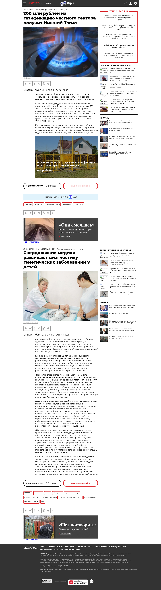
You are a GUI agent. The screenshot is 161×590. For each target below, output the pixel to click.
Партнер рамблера (60, 581)
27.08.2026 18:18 (29, 249)
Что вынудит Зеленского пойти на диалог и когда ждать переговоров (122, 137)
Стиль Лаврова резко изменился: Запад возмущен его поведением (121, 329)
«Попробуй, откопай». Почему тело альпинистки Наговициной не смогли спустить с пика (123, 78)
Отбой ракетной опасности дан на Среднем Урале (119, 46)
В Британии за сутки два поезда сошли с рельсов (121, 337)
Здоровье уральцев (30, 323)
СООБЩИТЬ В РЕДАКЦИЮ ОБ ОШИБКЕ (67, 549)
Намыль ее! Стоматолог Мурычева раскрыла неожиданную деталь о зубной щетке (122, 255)
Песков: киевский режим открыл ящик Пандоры (121, 129)
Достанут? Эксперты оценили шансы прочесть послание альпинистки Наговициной (123, 93)
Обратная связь (46, 549)
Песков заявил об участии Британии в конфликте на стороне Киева (122, 121)
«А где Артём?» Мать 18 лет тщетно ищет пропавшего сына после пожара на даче (123, 86)
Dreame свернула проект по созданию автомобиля (118, 314)
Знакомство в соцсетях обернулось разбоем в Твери (122, 145)
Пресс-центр (69, 547)
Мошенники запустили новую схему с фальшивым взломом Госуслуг (122, 322)
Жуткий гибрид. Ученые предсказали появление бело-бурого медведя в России (123, 270)
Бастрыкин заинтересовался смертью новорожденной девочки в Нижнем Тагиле (119, 37)
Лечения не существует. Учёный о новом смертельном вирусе (122, 293)
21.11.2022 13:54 (28, 10)
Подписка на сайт (55, 547)
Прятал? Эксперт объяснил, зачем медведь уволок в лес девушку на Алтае (122, 286)
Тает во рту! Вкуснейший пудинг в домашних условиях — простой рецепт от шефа (122, 109)
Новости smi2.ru (31, 242)
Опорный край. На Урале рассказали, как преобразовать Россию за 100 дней (118, 27)
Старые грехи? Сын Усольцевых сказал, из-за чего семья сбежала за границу (123, 278)
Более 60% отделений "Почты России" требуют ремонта (120, 153)
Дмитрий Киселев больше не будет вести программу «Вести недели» (122, 306)
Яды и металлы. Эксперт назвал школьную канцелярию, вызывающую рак (121, 262)
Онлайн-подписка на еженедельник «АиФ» (111, 547)
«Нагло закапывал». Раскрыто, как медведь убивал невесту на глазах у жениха (123, 70)
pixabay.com (28, 78)
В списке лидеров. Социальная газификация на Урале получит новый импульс (66, 164)
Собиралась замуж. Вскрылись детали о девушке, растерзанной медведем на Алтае (122, 101)
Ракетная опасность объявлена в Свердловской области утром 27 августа (118, 18)
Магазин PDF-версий (84, 547)
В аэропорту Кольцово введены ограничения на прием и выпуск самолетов (118, 56)
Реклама (43, 547)
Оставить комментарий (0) (80, 186)
